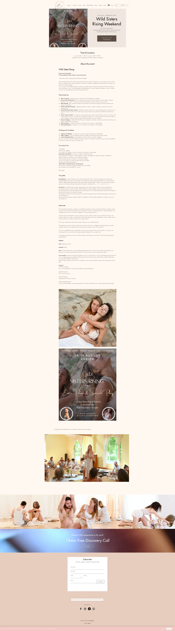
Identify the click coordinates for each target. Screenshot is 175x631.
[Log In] (109, 5)
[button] (74, 5)
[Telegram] (89, 608)
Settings (162, 628)
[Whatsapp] (93, 608)
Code (72, 575)
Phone (85, 575)
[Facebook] (80, 608)
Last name (73, 571)
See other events (106, 39)
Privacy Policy (54, 628)
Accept (169, 628)
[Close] (173, 629)
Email (72, 580)
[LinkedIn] (85, 608)
